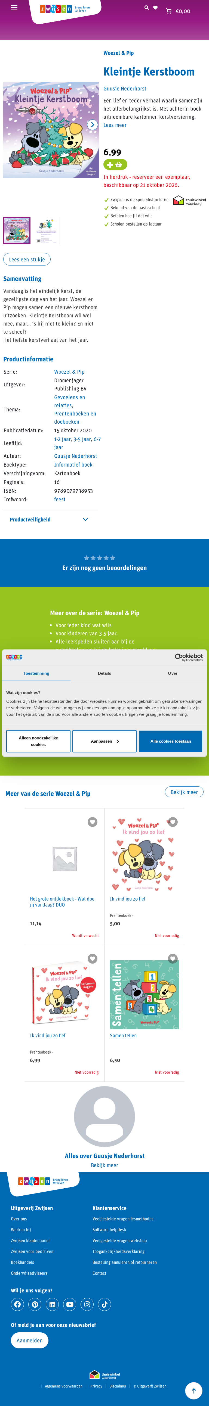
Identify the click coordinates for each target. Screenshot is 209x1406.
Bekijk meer (184, 791)
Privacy (96, 1386)
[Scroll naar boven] (193, 1390)
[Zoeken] (147, 7)
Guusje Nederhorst (75, 455)
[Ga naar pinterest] (34, 1304)
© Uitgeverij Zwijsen (149, 1386)
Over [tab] (172, 673)
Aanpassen (101, 741)
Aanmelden (30, 1340)
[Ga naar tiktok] (104, 1304)
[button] (92, 124)
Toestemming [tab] (36, 673)
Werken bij (21, 1229)
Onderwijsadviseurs (29, 1273)
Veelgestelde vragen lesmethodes (123, 1218)
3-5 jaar (82, 438)
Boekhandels (22, 1262)
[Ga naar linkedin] (52, 1304)
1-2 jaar (62, 438)
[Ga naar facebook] (17, 1304)
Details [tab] (104, 673)
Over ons (19, 1218)
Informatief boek (73, 464)
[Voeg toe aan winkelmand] (115, 164)
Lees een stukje (27, 259)
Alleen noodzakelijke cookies (38, 740)
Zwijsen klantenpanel (30, 1240)
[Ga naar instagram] (87, 1304)
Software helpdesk (109, 1229)
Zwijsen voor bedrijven (32, 1251)
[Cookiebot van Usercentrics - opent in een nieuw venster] (179, 658)
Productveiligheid (30, 519)
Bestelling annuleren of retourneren (125, 1262)
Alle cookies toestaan (170, 741)
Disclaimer (117, 1386)
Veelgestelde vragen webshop (120, 1240)
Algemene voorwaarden (63, 1386)
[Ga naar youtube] (69, 1304)
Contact (99, 1273)
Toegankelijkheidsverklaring (119, 1251)
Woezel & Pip (69, 371)
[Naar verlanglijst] (155, 7)
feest (60, 499)
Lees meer (115, 124)
